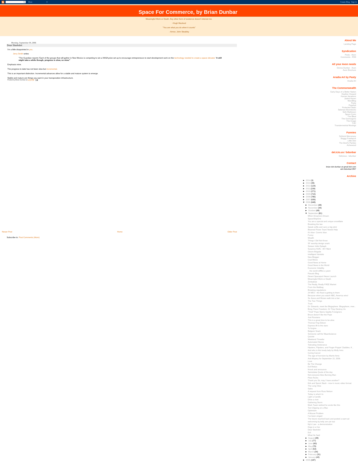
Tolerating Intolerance (317, 345)
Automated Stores (316, 342)
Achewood (351, 145)
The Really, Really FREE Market (322, 284)
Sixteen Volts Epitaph (317, 246)
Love (310, 361)
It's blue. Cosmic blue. (317, 232)
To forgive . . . (314, 328)
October (312, 210)
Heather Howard (348, 94)
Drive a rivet (313, 399)
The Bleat (352, 116)
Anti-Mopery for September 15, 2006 (324, 358)
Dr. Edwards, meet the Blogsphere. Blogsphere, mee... (332, 306)
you (30, 49)
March (311, 452)
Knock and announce (317, 369)
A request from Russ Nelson (320, 391)
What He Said (314, 435)
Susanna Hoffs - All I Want (319, 249)
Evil (309, 432)
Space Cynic (350, 114)
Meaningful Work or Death (319, 279)
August (311, 438)
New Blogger (313, 257)
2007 (308, 199)
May (310, 446)
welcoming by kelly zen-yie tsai (321, 421)
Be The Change (315, 364)
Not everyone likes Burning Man (322, 375)
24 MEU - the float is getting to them (324, 293)
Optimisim (312, 410)
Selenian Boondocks (347, 110)
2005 (308, 460)
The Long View (314, 386)
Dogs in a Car (314, 427)
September (313, 213)
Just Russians (314, 317)
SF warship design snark (319, 243)
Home (120, 232)
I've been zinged (315, 416)
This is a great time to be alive (321, 320)
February (312, 454)
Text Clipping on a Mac (318, 408)
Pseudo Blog (313, 273)
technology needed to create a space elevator (194, 58)
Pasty (353, 103)
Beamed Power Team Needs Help (323, 230)
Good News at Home (317, 262)
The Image (351, 121)
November (313, 208)
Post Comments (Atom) (29, 237)
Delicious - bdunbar (347, 156)
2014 (308, 180)
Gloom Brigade (314, 252)
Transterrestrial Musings (345, 125)
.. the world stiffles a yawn (319, 271)
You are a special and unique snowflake (325, 221)
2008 (308, 197)
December (313, 205)
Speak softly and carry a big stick (322, 227)
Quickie (311, 336)
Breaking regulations (317, 290)
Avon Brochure (349, 70)
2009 (308, 194)
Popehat (352, 105)
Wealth (311, 238)
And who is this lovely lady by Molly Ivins (325, 350)
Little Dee (352, 141)
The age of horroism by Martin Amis (323, 356)
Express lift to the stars (318, 325)
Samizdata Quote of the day (320, 372)
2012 (308, 186)
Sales (310, 389)
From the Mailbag (315, 287)
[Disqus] (122, 120)
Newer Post (7, 232)
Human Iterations (348, 96)
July (310, 440)
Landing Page (350, 44)
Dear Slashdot (14, 45)
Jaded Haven (350, 98)
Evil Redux (312, 367)
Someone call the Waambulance (322, 334)
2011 (308, 188)
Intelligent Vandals (316, 254)
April (310, 449)
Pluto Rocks (313, 378)
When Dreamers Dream (318, 216)
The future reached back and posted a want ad (328, 419)
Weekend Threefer (316, 339)
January (312, 457)
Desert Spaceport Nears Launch (322, 276)
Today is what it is (315, 394)
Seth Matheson (349, 112)
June (310, 443)
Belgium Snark (314, 331)
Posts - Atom (350, 55)
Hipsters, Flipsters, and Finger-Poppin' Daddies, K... (331, 347)
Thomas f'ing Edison (317, 323)
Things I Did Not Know (318, 240)
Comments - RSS (348, 57)
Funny (310, 235)
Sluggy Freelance (348, 138)
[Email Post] (36, 80)
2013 (308, 183)
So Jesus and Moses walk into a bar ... (325, 298)
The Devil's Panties (347, 143)
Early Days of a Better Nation (343, 92)
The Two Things (315, 301)
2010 (308, 191)
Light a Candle (314, 397)
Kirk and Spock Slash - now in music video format (329, 383)
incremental (52, 69)
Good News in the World (318, 265)
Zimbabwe (312, 282)
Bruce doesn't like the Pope (320, 315)
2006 (308, 202)
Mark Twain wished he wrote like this (324, 405)
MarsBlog (352, 101)
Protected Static (349, 107)
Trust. (310, 303)
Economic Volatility (316, 268)
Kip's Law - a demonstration (320, 424)
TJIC (354, 123)
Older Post (232, 232)
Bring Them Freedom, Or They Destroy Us (327, 309)
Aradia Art (351, 81)
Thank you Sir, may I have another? (323, 380)
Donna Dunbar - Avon (346, 68)
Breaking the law (315, 224)
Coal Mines (313, 260)
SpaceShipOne (314, 219)
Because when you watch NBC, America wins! (328, 295)
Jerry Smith (18, 54)
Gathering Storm (315, 402)
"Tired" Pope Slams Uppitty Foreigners (325, 312)
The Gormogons (348, 119)
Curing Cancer (314, 353)
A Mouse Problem (315, 413)
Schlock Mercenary (347, 136)
